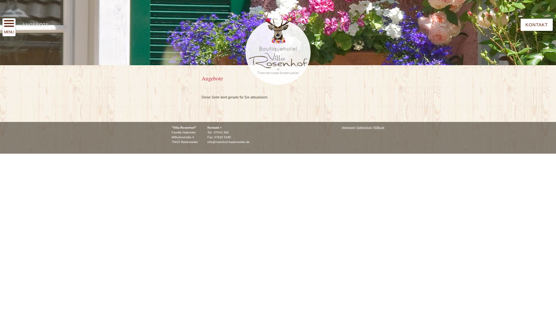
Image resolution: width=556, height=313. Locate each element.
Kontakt (536, 24)
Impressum (348, 127)
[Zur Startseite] (278, 48)
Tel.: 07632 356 (218, 132)
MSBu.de (379, 127)
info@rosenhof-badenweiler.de (228, 142)
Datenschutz (364, 127)
